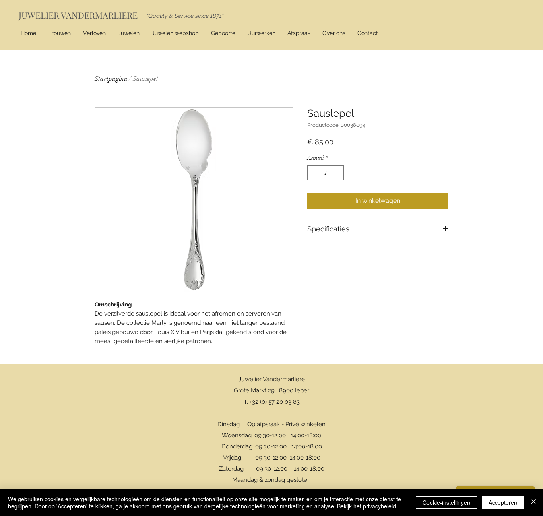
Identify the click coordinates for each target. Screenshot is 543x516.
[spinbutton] (325, 173)
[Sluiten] (533, 502)
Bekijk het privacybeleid (366, 506)
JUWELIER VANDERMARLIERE (78, 15)
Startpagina (111, 79)
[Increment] (338, 173)
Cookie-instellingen (446, 502)
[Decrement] (313, 173)
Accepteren (503, 502)
